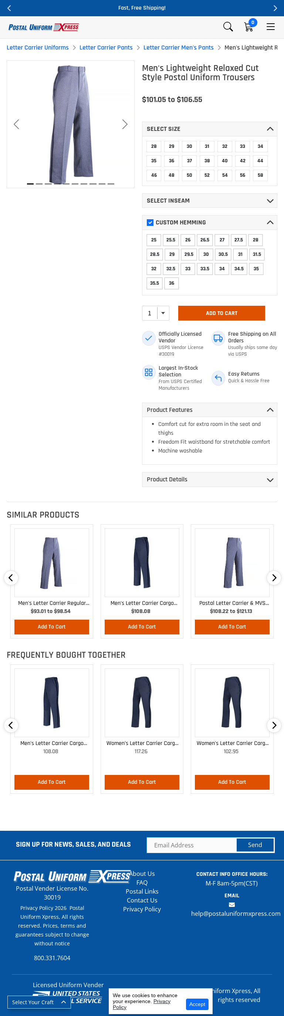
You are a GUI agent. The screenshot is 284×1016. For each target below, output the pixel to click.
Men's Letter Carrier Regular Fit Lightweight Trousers (52, 603)
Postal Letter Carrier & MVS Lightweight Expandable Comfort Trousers (232, 603)
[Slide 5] (66, 184)
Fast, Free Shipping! (142, 8)
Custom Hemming (181, 222)
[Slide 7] (84, 184)
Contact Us (142, 900)
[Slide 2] (39, 184)
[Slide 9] (102, 184)
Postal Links (142, 891)
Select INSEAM (168, 200)
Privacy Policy (142, 909)
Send (255, 845)
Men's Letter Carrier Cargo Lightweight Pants (142, 603)
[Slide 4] (57, 184)
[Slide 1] (30, 184)
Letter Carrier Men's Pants (178, 47)
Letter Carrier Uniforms (38, 47)
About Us (142, 874)
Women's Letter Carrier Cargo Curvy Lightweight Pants (232, 743)
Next (274, 8)
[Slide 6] (75, 184)
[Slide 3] (48, 184)
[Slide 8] (92, 184)
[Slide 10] (111, 184)
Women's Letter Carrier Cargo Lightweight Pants (142, 743)
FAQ (142, 882)
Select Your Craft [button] (33, 1002)
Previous (9, 8)
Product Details (167, 479)
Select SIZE (163, 129)
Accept (197, 1004)
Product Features (170, 410)
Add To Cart (221, 313)
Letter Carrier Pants (106, 47)
